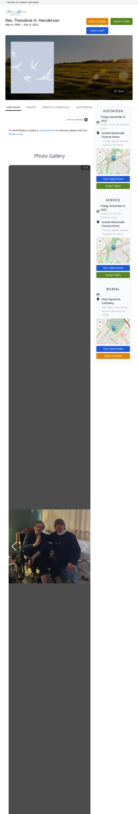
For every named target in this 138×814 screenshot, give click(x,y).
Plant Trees (113, 186)
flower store (15, 134)
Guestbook (84, 107)
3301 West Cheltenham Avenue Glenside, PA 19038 (115, 311)
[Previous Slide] (14, 546)
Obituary (13, 107)
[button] (113, 158)
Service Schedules (56, 107)
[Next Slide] (85, 546)
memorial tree (47, 130)
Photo (31, 107)
